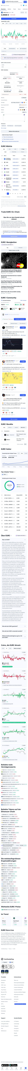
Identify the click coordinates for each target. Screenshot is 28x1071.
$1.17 (11, 909)
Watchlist (3, 1008)
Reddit (15, 1033)
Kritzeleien (3, 1011)
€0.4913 (9, 838)
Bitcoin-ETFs (4, 992)
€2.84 (8, 840)
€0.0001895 (11, 852)
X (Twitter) (16, 1021)
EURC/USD (15, 162)
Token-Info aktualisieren (8, 137)
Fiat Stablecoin (10, 125)
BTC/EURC (15, 189)
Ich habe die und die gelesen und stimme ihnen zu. (15, 232)
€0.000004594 (11, 818)
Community (16, 1023)
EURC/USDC (15, 158)
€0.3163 (9, 834)
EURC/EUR (15, 175)
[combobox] (14, 51)
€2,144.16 (10, 871)
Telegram (16, 1026)
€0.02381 (9, 898)
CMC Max (3, 987)
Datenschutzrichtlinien (19, 985)
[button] (5, 194)
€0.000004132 (12, 848)
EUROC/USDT (16, 165)
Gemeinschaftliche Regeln (20, 992)
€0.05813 (8, 830)
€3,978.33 (10, 820)
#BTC (3, 330)
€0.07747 (8, 879)
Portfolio (3, 1006)
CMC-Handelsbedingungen (13, 231)
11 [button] (20, 193)
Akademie (3, 980)
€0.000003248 (10, 890)
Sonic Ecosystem (18, 125)
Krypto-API (3, 994)
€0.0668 (9, 900)
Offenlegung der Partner (22, 205)
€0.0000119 (10, 854)
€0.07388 (10, 887)
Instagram (16, 1028)
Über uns (16, 980)
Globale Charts (4, 1001)
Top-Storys (3, 989)
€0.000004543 (11, 896)
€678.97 (9, 877)
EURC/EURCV (16, 185)
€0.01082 (11, 867)
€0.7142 (9, 828)
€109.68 (9, 824)
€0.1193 (9, 892)
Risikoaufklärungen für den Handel (9, 232)
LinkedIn (16, 1035)
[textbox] (15, 315)
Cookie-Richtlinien (18, 989)
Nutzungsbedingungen (19, 982)
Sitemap (3, 1013)
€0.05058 (12, 826)
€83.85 (9, 873)
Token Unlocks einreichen (8, 139)
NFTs (2, 1003)
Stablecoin (4, 125)
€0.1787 (9, 881)
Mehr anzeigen (23, 300)
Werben (3, 982)
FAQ (2, 1028)
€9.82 (9, 885)
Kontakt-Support (4, 1026)
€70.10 (10, 875)
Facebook (16, 1030)
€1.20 (8, 869)
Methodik (16, 996)
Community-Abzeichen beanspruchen (11, 141)
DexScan (3, 996)
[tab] (18, 49)
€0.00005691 (11, 850)
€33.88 (14, 845)
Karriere (15, 1001)
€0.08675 (11, 832)
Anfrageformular (4, 1023)
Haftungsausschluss (18, 994)
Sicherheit (16, 999)
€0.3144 (9, 836)
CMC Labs (3, 985)
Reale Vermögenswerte (6, 999)
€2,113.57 (9, 814)
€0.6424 (8, 883)
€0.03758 (9, 863)
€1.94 (11, 902)
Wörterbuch (3, 1030)
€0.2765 (11, 842)
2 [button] (10, 193)
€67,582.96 (9, 865)
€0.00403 (10, 894)
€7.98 (10, 816)
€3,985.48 (10, 822)
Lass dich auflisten (5, 1021)
